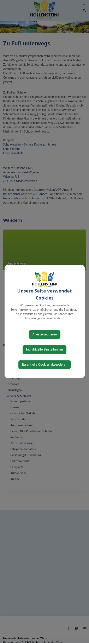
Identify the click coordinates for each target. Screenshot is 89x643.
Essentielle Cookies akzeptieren (44, 364)
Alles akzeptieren (44, 334)
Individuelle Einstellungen (44, 349)
